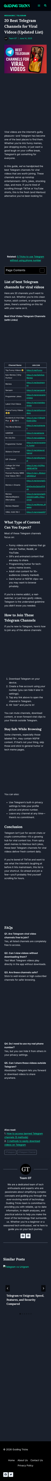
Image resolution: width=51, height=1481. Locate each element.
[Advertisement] (25, 103)
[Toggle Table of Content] (41, 270)
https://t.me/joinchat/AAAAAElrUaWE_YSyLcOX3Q (36, 497)
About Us (23, 1460)
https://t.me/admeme (35, 433)
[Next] (43, 1288)
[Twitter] (11, 1474)
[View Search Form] (45, 5)
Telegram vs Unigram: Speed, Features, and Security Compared (25, 1299)
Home (11, 1460)
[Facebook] (5, 1474)
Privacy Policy (25, 1465)
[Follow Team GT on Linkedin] (28, 1236)
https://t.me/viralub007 (36, 512)
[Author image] (6, 38)
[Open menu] (38, 5)
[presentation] (25, 1277)
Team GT (13, 38)
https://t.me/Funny (34, 370)
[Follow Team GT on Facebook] (23, 1236)
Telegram (21, 16)
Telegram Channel (26, 1152)
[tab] (20, 1314)
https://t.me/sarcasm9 (36, 390)
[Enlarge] (43, 48)
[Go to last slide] (7, 1288)
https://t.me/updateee (36, 438)
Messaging (9, 16)
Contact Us (36, 1460)
